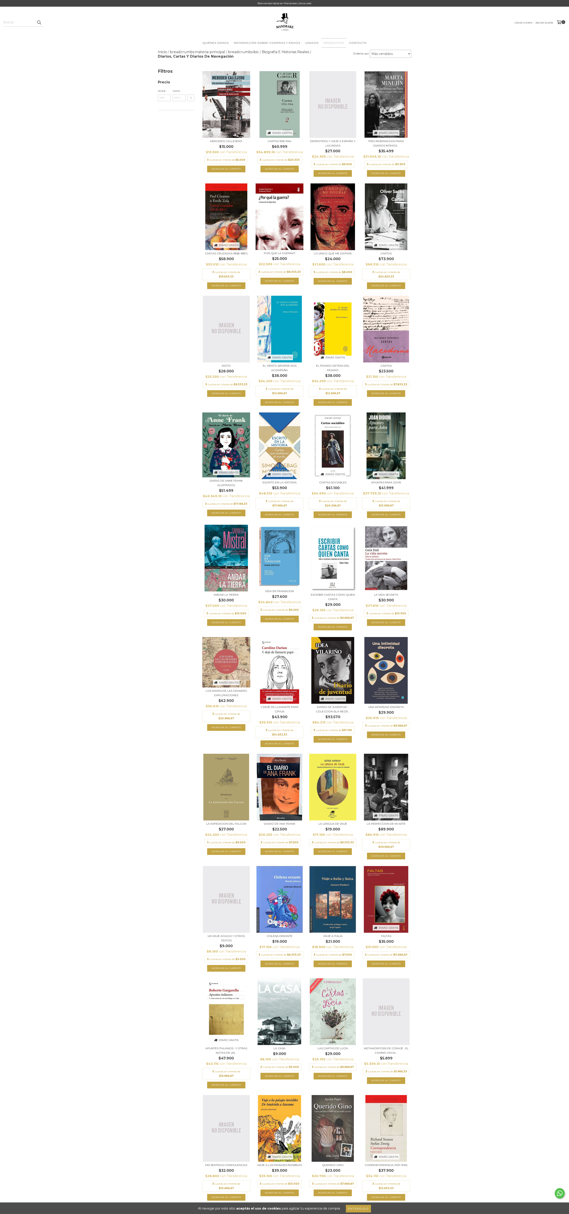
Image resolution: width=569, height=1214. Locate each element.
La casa (279, 1048)
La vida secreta (386, 594)
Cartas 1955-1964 (279, 141)
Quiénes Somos (215, 42)
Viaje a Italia (333, 936)
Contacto (358, 42)
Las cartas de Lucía (333, 1048)
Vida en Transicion (279, 591)
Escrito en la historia (279, 482)
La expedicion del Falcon (226, 823)
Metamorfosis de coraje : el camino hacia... (386, 1050)
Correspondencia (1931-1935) (386, 1165)
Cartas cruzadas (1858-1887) (226, 253)
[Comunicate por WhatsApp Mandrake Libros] (560, 1193)
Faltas (386, 936)
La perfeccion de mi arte (386, 823)
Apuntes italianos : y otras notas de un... (226, 1050)
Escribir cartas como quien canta (333, 597)
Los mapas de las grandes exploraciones (226, 693)
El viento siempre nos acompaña (280, 368)
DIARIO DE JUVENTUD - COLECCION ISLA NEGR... (333, 709)
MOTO (226, 365)
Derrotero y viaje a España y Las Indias (332, 143)
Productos (334, 42)
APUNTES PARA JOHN (386, 482)
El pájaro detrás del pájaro (333, 368)
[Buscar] (38, 22)
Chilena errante (280, 936)
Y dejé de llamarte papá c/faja (280, 709)
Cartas (386, 253)
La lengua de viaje (333, 823)
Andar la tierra (226, 594)
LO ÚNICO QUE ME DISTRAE (333, 253)
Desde (162, 91)
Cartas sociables (333, 482)
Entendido (358, 1208)
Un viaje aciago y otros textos (226, 938)
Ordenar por (361, 53)
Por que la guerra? (279, 253)
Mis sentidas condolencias (226, 1165)
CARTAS (386, 365)
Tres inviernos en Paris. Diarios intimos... (386, 143)
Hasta (176, 91)
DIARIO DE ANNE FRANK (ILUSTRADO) (226, 483)
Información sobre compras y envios (267, 42)
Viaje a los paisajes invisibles (279, 1165)
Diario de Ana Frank (279, 823)
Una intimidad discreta (386, 707)
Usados (312, 42)
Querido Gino (333, 1165)
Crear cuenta (523, 22)
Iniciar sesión (544, 22)
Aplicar (191, 97)
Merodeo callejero (226, 141)
